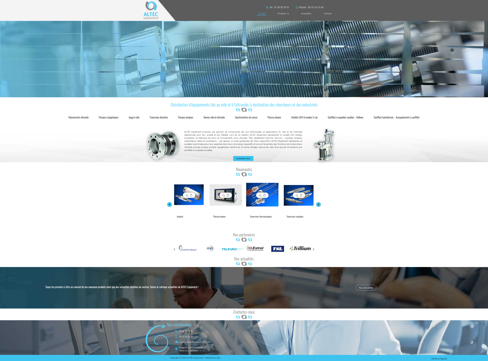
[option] (189, 201)
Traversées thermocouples (261, 216)
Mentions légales (439, 358)
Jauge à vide (134, 117)
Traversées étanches (159, 117)
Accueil (261, 13)
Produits (282, 13)
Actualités (306, 13)
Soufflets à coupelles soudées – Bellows (345, 117)
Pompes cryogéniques (108, 117)
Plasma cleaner (274, 117)
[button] (174, 249)
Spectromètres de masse (246, 117)
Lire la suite (191, 195)
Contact (328, 13)
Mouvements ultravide (78, 117)
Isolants (180, 216)
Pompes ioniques (185, 117)
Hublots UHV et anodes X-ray (304, 117)
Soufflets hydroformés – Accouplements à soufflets (397, 117)
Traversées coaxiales (295, 216)
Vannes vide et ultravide (214, 117)
